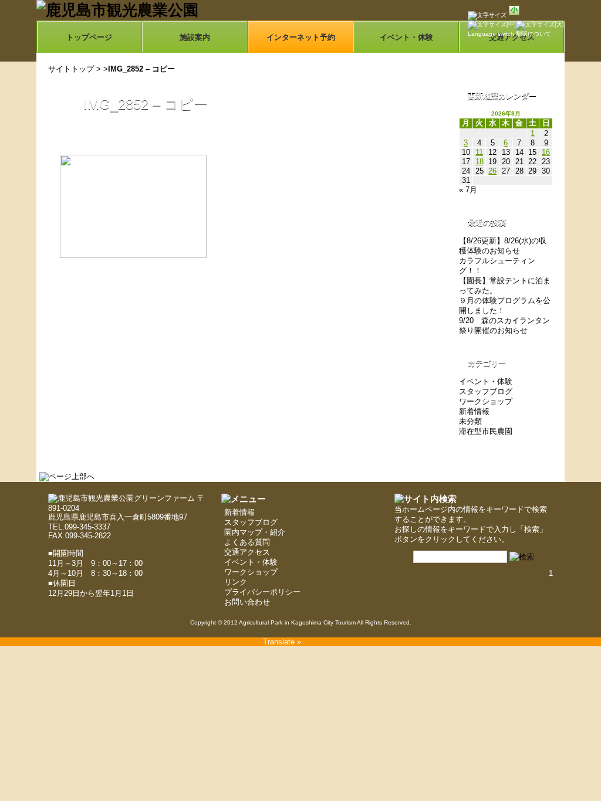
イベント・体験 (406, 37)
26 (492, 171)
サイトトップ (71, 69)
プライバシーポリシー (262, 592)
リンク (235, 582)
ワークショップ (485, 401)
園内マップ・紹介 (254, 532)
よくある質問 (247, 542)
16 (546, 152)
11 (479, 152)
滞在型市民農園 (485, 431)
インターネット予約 (300, 37)
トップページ (89, 37)
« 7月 (468, 189)
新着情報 (474, 411)
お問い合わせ (247, 602)
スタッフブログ (485, 391)
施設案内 (195, 37)
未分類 (470, 421)
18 (479, 161)
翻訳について (533, 33)
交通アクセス (247, 552)
